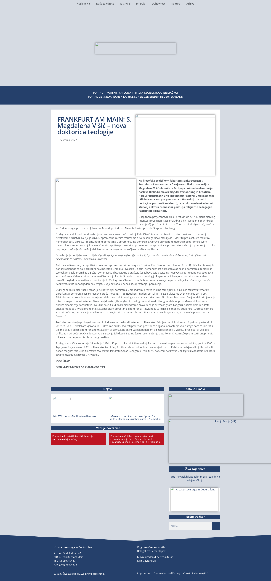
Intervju (141, 3)
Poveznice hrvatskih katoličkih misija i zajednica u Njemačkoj (73, 438)
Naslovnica (83, 3)
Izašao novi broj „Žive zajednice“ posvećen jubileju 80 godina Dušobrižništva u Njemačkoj (135, 417)
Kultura (175, 3)
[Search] (216, 526)
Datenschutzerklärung (167, 573)
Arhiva (190, 3)
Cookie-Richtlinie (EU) (195, 573)
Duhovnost (158, 3)
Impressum (144, 573)
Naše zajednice (105, 3)
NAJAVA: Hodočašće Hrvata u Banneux (74, 416)
